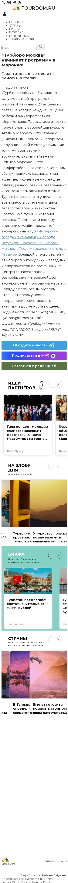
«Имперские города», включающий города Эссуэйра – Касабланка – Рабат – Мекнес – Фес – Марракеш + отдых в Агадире (34, 242)
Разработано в (43, 875)
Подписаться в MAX (30, 355)
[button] (51, 384)
